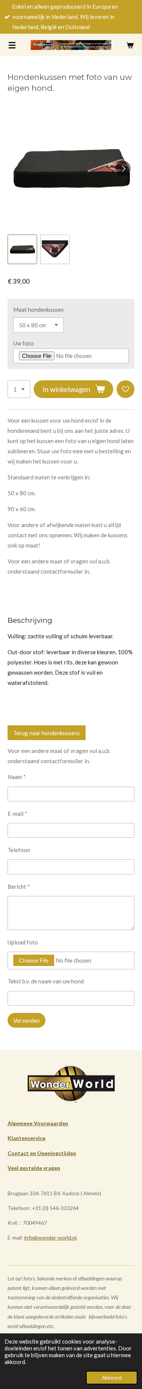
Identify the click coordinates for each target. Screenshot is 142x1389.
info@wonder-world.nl (50, 1237)
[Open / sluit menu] (12, 45)
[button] (22, 249)
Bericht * (19, 886)
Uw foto (23, 343)
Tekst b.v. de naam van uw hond (46, 981)
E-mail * (17, 813)
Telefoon (19, 849)
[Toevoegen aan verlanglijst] (125, 389)
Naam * (17, 776)
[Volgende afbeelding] (123, 168)
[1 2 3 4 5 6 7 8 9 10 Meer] (19, 389)
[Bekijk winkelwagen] (130, 45)
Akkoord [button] (112, 1378)
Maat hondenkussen (38, 309)
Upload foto (23, 942)
